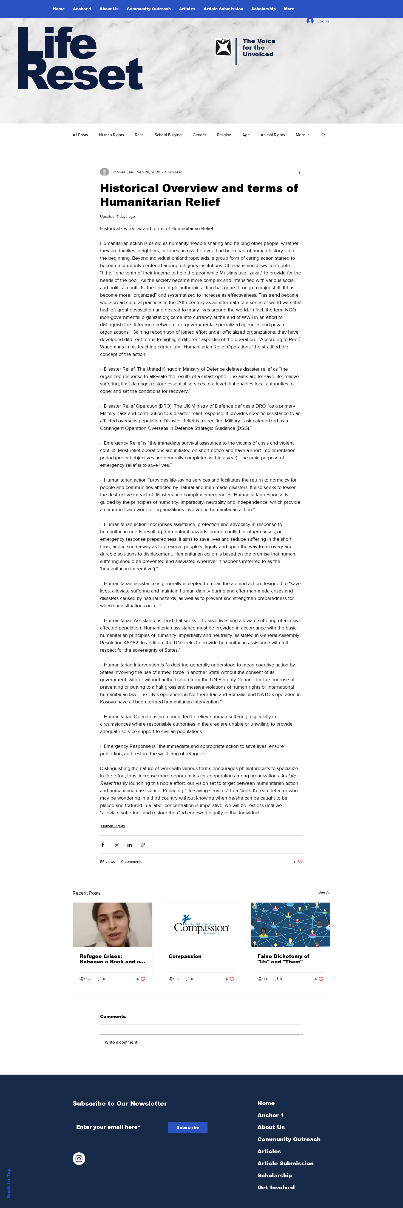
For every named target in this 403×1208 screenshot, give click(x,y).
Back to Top (8, 1183)
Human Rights (111, 134)
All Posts (80, 134)
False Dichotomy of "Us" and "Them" (283, 959)
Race (139, 134)
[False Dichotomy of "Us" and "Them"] (290, 925)
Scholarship (274, 1175)
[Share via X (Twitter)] (116, 844)
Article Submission (285, 1163)
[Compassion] (201, 925)
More (300, 134)
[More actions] (299, 172)
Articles (269, 1151)
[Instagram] (79, 1158)
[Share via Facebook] (102, 844)
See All (324, 892)
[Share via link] (143, 844)
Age (246, 134)
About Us (271, 1127)
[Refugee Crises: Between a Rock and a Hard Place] (112, 925)
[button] (109, 8)
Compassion (185, 956)
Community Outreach (288, 1139)
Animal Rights (273, 134)
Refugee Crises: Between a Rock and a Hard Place (110, 959)
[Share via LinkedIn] (129, 844)
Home (266, 1103)
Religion (224, 134)
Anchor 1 (270, 1115)
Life (55, 43)
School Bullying (168, 134)
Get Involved (276, 1187)
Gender (199, 134)
